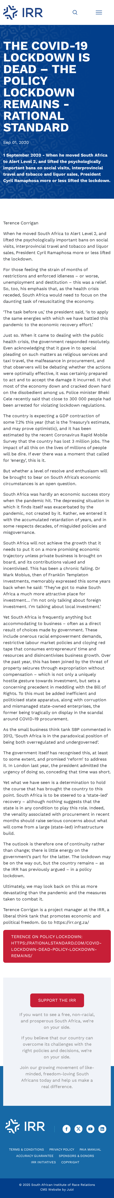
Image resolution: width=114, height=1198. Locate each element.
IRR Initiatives (43, 1162)
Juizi (70, 1189)
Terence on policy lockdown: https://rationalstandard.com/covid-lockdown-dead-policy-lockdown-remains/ (56, 946)
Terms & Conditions (26, 1149)
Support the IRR (57, 1000)
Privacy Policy (61, 1149)
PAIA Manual (90, 1149)
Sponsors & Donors (76, 1156)
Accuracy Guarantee (35, 1156)
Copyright (70, 1162)
